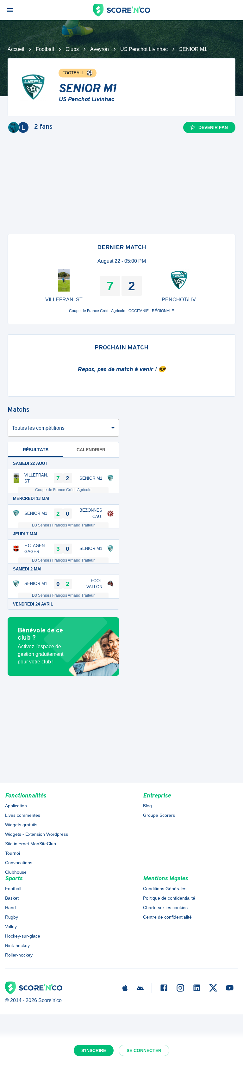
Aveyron (99, 49)
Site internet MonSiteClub (30, 843)
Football (45, 49)
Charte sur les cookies (165, 907)
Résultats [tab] (35, 449)
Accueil (16, 49)
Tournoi (12, 853)
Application (16, 805)
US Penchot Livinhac (144, 49)
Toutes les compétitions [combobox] (38, 428)
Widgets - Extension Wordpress (36, 834)
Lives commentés (22, 815)
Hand (10, 907)
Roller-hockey (19, 954)
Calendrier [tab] (91, 449)
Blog (147, 805)
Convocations (18, 862)
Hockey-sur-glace (22, 936)
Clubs (72, 49)
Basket (12, 898)
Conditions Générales (164, 888)
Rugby (11, 917)
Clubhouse (16, 872)
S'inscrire (93, 1050)
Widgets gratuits (21, 824)
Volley (11, 926)
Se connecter (144, 1050)
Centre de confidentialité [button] (167, 917)
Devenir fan (213, 127)
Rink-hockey (17, 945)
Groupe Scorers (159, 815)
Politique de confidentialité (169, 898)
